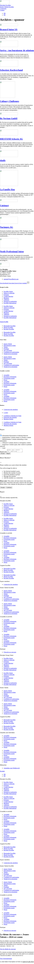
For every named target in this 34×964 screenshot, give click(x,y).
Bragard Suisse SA (8, 29)
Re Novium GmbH (8, 118)
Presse (5, 380)
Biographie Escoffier (10, 326)
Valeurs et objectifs (9, 293)
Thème (6, 347)
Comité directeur (8, 296)
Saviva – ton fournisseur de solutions (17, 50)
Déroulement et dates (10, 345)
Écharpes (6, 295)
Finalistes (6, 349)
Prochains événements (10, 376)
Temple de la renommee (10, 354)
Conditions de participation (11, 352)
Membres (6, 298)
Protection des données (10, 417)
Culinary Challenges (9, 101)
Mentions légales (8, 419)
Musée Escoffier (8, 327)
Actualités (6, 375)
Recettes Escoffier (9, 329)
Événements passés (9, 378)
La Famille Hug (7, 189)
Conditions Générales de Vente (12, 416)
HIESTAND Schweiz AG (11, 139)
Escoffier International (10, 303)
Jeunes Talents (8, 344)
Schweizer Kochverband (11, 70)
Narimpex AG (6, 227)
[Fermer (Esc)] (0, 434)
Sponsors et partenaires (10, 301)
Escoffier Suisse (8, 291)
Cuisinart (4, 205)
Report (8, 453)
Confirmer (9, 487)
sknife (3, 160)
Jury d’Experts (8, 350)
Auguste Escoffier (4, 321)
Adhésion (6, 299)
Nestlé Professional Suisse (12, 251)
